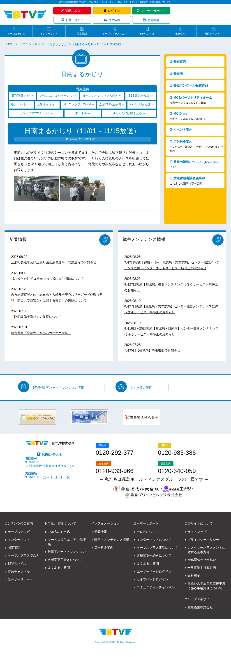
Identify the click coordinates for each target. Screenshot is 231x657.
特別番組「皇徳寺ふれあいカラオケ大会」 (41, 333)
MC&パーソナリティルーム (191, 100)
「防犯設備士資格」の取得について (36, 316)
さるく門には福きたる (127, 113)
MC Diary (188, 116)
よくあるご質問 (141, 387)
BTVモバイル (147, 33)
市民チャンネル (213, 33)
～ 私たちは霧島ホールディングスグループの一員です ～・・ (154, 484)
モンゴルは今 (19, 104)
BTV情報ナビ (21, 95)
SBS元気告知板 (139, 95)
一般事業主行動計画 (201, 567)
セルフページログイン (152, 579)
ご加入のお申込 (59, 532)
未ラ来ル (81, 113)
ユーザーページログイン (154, 571)
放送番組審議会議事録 (187, 180)
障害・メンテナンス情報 (111, 539)
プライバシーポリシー (203, 539)
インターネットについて (154, 539)
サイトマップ (196, 532)
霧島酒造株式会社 (200, 607)
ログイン (114, 10)
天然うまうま (45, 104)
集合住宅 (180, 33)
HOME (9, 44)
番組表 (178, 73)
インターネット (49, 33)
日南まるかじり (56, 44)
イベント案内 (182, 129)
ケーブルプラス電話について (157, 547)
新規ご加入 (73, 10)
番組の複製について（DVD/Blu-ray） (194, 164)
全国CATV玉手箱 (110, 104)
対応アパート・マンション (66, 551)
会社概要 (153, 20)
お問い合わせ (74, 20)
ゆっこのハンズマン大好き (100, 95)
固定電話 (82, 33)
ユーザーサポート (153, 11)
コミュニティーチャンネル (156, 587)
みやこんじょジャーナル (56, 95)
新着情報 (18, 239)
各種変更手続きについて (65, 560)
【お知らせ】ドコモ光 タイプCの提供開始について (47, 278)
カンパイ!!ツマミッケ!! (35, 113)
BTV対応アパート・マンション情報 (58, 387)
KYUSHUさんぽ (139, 104)
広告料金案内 (196, 146)
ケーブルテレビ (16, 33)
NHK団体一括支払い (201, 560)
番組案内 (179, 61)
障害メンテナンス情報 (143, 239)
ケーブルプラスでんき (114, 33)
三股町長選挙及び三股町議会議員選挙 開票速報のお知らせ (53, 262)
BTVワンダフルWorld (77, 104)
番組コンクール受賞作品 (190, 85)
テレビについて (148, 532)
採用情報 (114, 20)
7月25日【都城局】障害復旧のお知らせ (152, 350)
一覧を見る (105, 240)
